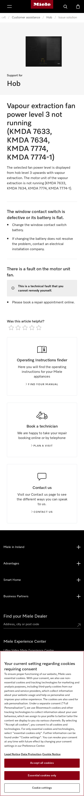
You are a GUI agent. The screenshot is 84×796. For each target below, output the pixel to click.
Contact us (43, 512)
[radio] (11, 327)
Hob (49, 17)
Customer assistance (26, 17)
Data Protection (31, 754)
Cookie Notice (51, 754)
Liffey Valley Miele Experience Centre (28, 650)
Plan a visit (43, 446)
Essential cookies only (42, 775)
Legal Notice (12, 754)
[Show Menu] (9, 6)
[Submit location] (79, 625)
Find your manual (43, 384)
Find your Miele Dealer (25, 616)
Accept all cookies (42, 763)
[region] (42, 723)
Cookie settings (42, 787)
